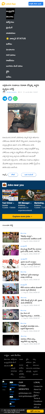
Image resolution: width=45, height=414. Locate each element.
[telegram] (5, 99)
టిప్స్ (12, 374)
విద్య (34, 359)
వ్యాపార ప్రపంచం (35, 373)
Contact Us (38, 386)
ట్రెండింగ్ (13, 362)
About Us (37, 389)
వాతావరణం (36, 368)
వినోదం (21, 368)
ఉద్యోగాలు (14, 359)
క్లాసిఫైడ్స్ (28, 371)
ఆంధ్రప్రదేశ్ (10, 11)
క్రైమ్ (27, 359)
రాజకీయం (22, 377)
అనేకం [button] (8, 77)
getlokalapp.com (25, 393)
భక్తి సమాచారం (29, 367)
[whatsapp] (15, 99)
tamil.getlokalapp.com (27, 396)
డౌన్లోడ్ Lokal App (35, 411)
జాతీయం (29, 362)
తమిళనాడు (7, 365)
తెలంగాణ (9, 16)
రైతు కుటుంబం (36, 364)
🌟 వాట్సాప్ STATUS (14, 368)
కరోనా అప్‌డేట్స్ (21, 373)
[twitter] (10, 99)
